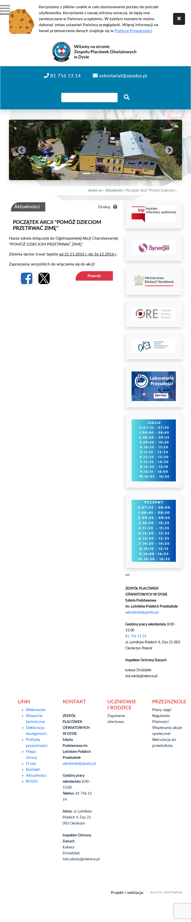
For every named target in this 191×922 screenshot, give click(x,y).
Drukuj (105, 207)
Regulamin (161, 716)
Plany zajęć (162, 710)
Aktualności (114, 190)
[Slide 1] (86, 172)
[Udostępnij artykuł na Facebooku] (26, 278)
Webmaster (36, 710)
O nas (31, 764)
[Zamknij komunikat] (179, 19)
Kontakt (33, 769)
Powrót (94, 276)
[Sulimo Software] (163, 892)
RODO (32, 781)
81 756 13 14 (135, 636)
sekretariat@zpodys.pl (141, 612)
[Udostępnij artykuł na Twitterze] (44, 278)
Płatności (160, 722)
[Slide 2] (95, 173)
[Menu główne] (5, 10)
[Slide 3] (104, 173)
